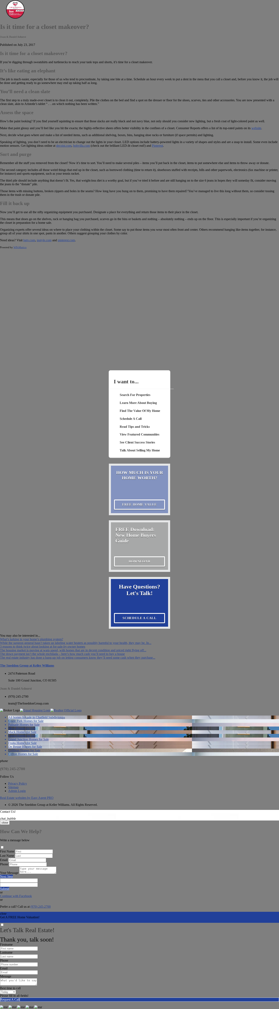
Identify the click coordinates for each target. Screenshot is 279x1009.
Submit (4, 888)
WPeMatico (20, 247)
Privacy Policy (17, 783)
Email (4, 860)
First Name (7, 851)
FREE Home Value (139, 504)
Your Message (9, 872)
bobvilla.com (81, 145)
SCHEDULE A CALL (139, 618)
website (256, 128)
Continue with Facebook (16, 896)
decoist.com (63, 145)
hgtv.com (29, 240)
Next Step (6, 876)
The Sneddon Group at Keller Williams (27, 665)
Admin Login (17, 791)
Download (139, 561)
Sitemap (13, 787)
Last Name (7, 855)
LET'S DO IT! (9, 921)
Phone (4, 864)
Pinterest (157, 145)
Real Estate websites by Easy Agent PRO (27, 797)
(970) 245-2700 (18, 696)
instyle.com (44, 240)
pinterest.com (66, 240)
